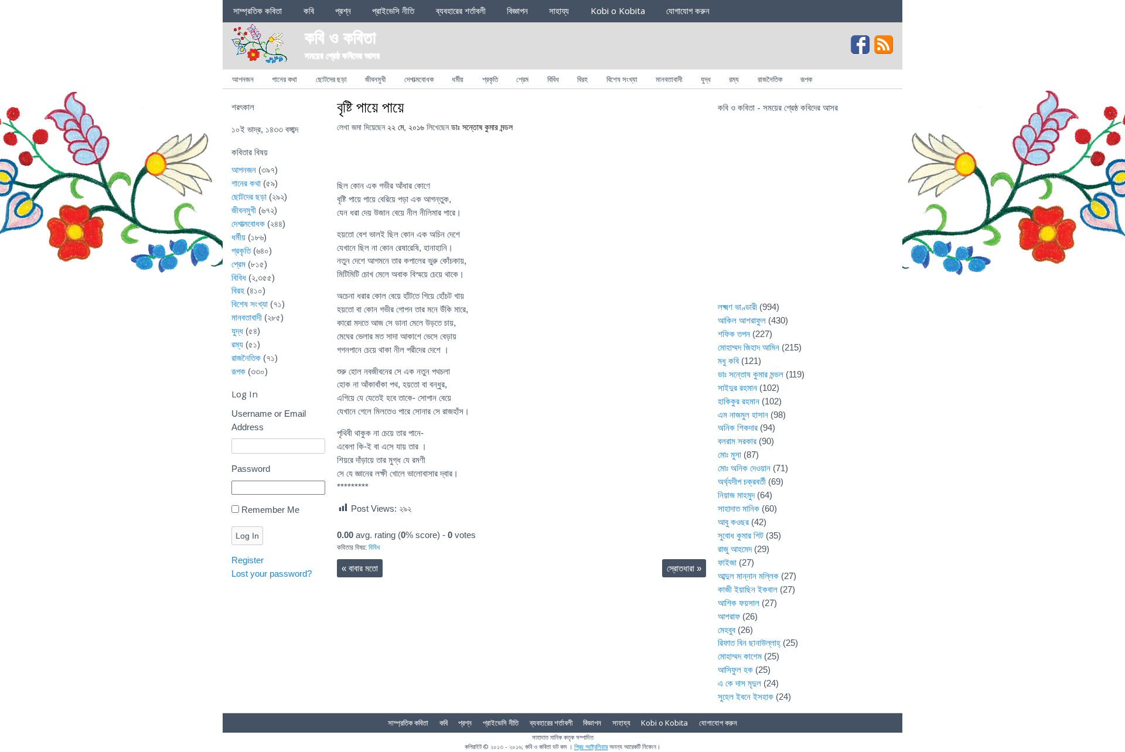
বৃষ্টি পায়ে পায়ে (370, 106)
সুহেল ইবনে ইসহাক (745, 697)
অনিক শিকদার (738, 428)
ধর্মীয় (457, 79)
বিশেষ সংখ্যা (622, 79)
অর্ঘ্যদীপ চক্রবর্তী (742, 481)
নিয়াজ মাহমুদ (736, 495)
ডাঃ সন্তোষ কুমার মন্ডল (482, 127)
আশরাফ (729, 616)
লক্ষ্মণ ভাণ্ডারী (737, 307)
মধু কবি (728, 361)
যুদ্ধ (706, 79)
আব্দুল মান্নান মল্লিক (748, 576)
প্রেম (522, 79)
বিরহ (582, 79)
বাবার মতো (360, 568)
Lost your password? (271, 574)
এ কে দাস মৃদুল (739, 683)
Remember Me (270, 510)
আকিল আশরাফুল (742, 320)
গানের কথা (284, 79)
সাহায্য (559, 10)
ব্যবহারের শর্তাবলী (461, 10)
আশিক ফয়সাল (738, 603)
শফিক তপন (734, 334)
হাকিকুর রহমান (738, 401)
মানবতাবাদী (669, 79)
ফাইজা (727, 562)
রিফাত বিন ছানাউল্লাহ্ (749, 643)
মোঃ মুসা (729, 455)
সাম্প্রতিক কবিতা (257, 10)
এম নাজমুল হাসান (743, 415)
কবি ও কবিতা (340, 36)
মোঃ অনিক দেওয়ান (744, 468)
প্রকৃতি (490, 79)
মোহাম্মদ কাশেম (740, 656)
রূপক (806, 79)
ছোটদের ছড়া (331, 79)
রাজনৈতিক (770, 79)
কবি (309, 10)
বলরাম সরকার (737, 441)
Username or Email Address (268, 420)
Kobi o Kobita (618, 10)
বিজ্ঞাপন (517, 10)
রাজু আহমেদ (735, 549)
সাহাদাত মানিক (738, 508)
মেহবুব (726, 630)
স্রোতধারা (684, 568)
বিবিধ (553, 79)
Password (250, 469)
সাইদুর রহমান (737, 388)
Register (247, 560)
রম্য (734, 79)
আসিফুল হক (735, 670)
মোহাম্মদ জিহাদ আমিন (748, 347)
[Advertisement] (806, 214)
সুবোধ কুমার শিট (740, 535)
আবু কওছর (733, 522)
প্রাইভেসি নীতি (393, 10)
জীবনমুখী (375, 79)
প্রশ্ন (343, 10)
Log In (247, 535)
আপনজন (243, 79)
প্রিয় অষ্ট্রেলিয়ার (591, 746)
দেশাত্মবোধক (419, 79)
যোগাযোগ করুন (688, 10)
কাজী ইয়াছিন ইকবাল (748, 589)
